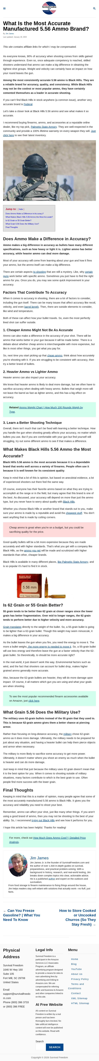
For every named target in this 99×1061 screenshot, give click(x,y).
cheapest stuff (74, 513)
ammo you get (32, 550)
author (51, 879)
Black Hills (69, 501)
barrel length (31, 306)
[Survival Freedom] (49, 8)
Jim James (10, 34)
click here (33, 700)
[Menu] (4, 8)
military (67, 734)
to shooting (39, 271)
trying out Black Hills (43, 820)
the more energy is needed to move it (49, 646)
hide (21, 209)
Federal (28, 104)
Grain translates (12, 626)
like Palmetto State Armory (73, 561)
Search (40, 1041)
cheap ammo (54, 355)
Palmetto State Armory (44, 126)
